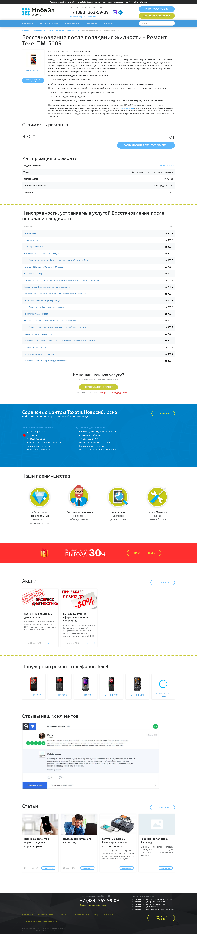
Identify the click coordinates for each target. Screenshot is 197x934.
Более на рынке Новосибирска (157, 516)
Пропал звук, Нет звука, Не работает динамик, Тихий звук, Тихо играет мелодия (61, 280)
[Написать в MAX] (114, 12)
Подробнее (50, 643)
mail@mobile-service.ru (49, 442)
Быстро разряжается (34, 246)
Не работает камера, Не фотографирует (42, 300)
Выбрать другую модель (33, 80)
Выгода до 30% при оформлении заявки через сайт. (75, 617)
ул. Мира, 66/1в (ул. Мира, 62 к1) (97, 431)
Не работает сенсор (33, 273)
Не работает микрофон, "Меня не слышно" (44, 307)
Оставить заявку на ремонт (98, 387)
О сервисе (27, 23)
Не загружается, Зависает (36, 313)
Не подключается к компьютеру (39, 354)
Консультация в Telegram (39, 446)
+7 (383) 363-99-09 (89, 12)
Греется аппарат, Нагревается (38, 334)
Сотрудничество (80, 914)
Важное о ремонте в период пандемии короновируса (36, 842)
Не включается (31, 233)
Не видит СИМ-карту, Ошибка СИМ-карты (43, 267)
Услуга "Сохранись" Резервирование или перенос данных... (115, 842)
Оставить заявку (157, 16)
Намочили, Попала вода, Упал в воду (41, 253)
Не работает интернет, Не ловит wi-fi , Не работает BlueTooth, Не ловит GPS (60, 340)
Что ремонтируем (49, 23)
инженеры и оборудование (80, 516)
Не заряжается (31, 240)
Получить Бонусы (144, 552)
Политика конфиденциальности (41, 921)
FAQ (96, 914)
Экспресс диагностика (118, 516)
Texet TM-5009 (167, 165)
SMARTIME (38, 931)
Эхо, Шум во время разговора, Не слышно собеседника (50, 320)
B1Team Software (51, 931)
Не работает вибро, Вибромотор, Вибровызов (45, 360)
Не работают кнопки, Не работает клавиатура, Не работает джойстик (57, 260)
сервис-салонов (126, 107)
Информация (72, 23)
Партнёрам (92, 23)
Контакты (108, 23)
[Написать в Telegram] (120, 12)
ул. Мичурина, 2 (36, 431)
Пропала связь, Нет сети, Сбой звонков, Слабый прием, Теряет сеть (56, 293)
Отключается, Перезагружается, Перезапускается (47, 287)
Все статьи (164, 807)
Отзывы (62, 914)
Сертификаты (45, 914)
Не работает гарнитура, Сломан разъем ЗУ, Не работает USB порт (55, 327)
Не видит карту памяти (35, 347)
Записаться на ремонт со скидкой (146, 145)
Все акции (164, 582)
